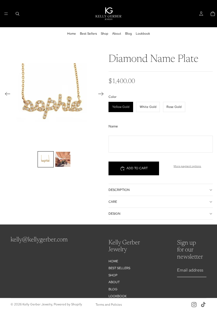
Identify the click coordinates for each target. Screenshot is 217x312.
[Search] (17, 14)
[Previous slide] (6, 94)
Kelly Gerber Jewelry (37, 304)
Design (114, 214)
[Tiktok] (203, 304)
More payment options (187, 166)
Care (112, 202)
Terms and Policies (109, 304)
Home (71, 33)
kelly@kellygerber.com (39, 240)
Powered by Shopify (68, 304)
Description (119, 190)
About (116, 33)
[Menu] (6, 14)
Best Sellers (88, 33)
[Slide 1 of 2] (45, 159)
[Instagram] (194, 304)
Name (113, 126)
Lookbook (143, 33)
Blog (128, 33)
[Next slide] (102, 94)
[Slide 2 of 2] (62, 159)
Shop (104, 33)
